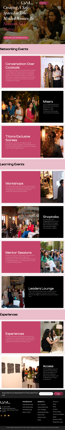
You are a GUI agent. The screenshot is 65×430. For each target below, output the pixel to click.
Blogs (39, 420)
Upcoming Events (43, 407)
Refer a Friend (27, 412)
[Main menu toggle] (17, 3)
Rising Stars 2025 (58, 422)
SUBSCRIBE (58, 394)
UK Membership (27, 409)
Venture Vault (42, 417)
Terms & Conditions (58, 414)
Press (54, 404)
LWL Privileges (42, 409)
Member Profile (57, 419)
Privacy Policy (57, 412)
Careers (55, 409)
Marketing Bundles (43, 412)
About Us (55, 401)
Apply (54, 417)
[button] (37, 3)
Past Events (41, 415)
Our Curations (42, 404)
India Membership (28, 404)
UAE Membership (28, 407)
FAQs (54, 406)
